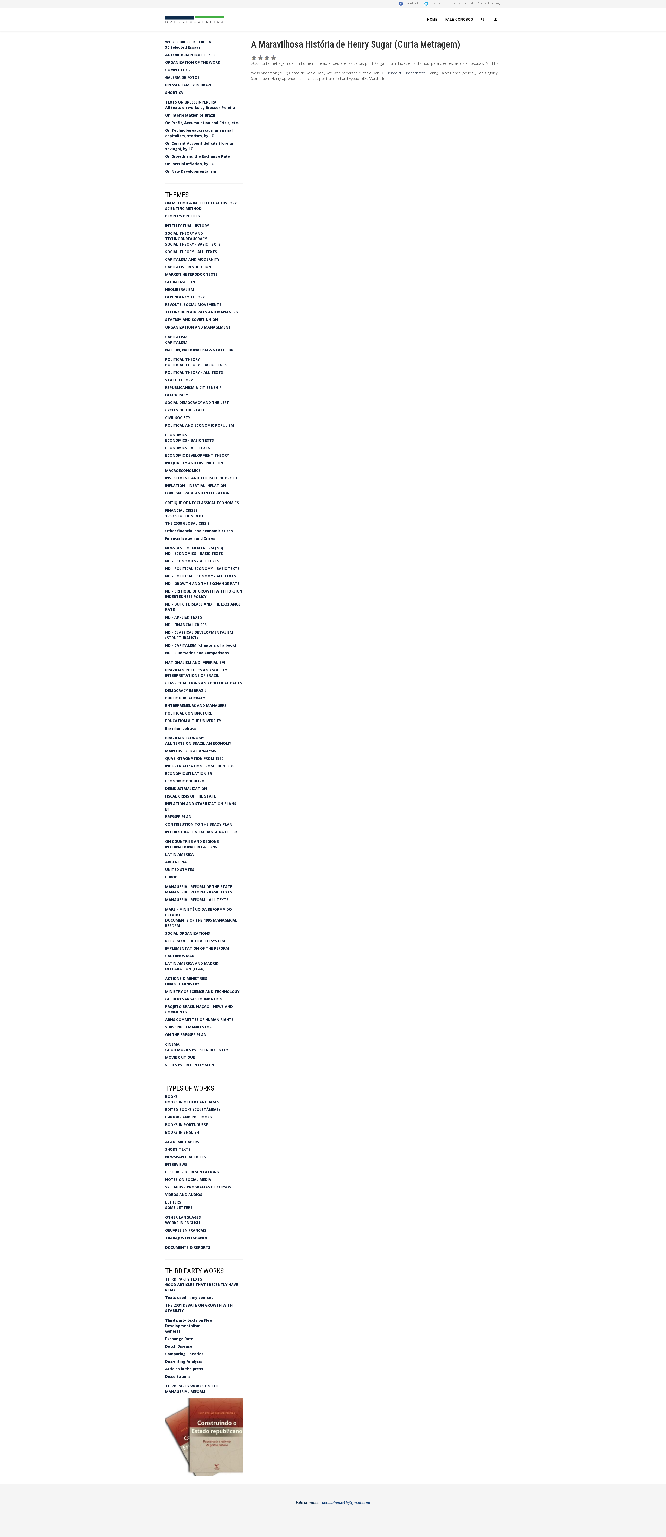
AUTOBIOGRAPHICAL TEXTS (190, 54)
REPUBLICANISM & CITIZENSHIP (193, 387)
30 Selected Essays (183, 47)
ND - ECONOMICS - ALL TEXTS (192, 560)
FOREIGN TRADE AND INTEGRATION (197, 493)
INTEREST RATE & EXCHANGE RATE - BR (201, 831)
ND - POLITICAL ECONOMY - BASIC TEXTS (202, 568)
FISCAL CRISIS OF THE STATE (190, 796)
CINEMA (172, 1044)
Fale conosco (459, 19)
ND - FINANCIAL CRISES (186, 624)
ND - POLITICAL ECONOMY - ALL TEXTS (200, 576)
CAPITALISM (176, 336)
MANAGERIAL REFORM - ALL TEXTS (196, 899)
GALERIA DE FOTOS (182, 77)
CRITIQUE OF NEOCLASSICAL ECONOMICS (202, 502)
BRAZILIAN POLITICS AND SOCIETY (196, 669)
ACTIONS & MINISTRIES (186, 978)
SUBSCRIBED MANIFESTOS (188, 1027)
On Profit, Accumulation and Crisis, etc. (202, 122)
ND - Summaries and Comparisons (197, 652)
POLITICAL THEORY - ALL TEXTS (194, 372)
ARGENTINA (176, 861)
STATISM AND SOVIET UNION (191, 319)
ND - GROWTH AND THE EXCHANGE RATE (202, 583)
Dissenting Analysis (183, 1361)
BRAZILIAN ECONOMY (184, 737)
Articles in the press (184, 1368)
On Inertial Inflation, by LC (189, 163)
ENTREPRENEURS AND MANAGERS (196, 705)
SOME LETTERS (179, 1207)
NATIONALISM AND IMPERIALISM (195, 662)
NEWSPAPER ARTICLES (185, 1156)
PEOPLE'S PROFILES (182, 216)
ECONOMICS (176, 434)
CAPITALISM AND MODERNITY (192, 259)
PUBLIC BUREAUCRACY (185, 698)
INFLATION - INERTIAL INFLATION (195, 485)
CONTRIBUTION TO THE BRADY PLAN (198, 824)
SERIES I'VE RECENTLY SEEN (189, 1064)
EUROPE (172, 876)
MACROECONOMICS (183, 470)
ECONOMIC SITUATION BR (188, 773)
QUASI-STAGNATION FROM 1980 (194, 758)
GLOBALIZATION (180, 281)
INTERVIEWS (176, 1164)
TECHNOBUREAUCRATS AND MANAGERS (201, 312)
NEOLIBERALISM (179, 289)
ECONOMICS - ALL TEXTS (187, 447)
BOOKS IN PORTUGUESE (186, 1124)
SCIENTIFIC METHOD (183, 208)
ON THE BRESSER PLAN (186, 1034)
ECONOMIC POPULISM (185, 781)
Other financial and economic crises (199, 530)
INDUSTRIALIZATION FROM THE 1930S (199, 765)
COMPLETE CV (178, 69)
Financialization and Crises (190, 538)
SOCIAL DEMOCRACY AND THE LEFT (197, 402)
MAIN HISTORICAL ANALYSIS (190, 750)
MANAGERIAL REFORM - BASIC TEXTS (198, 892)
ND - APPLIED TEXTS (183, 617)
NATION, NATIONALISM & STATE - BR (199, 349)
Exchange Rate (179, 1338)
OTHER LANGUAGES (183, 1217)
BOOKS (171, 1096)
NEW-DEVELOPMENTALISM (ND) (194, 547)
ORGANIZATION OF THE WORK (192, 62)
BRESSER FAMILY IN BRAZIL (189, 84)
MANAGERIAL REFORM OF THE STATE (198, 886)
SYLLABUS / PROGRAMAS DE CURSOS (198, 1187)
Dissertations (178, 1376)
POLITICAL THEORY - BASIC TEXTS (196, 364)
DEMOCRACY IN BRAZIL (186, 690)
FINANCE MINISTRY (182, 983)
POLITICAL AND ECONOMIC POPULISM (199, 425)
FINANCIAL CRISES (181, 510)
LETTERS (173, 1202)
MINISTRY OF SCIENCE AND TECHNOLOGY (202, 991)
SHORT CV (174, 92)
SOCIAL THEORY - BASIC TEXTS (193, 244)
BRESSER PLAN (178, 816)
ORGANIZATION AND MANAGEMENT (198, 327)
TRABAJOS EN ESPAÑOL (186, 1237)
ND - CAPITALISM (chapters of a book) (200, 645)
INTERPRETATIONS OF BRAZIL (192, 675)
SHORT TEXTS (177, 1149)
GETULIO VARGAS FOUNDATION (193, 998)
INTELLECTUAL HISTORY (187, 225)
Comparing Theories (184, 1353)
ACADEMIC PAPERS (182, 1141)
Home (432, 19)
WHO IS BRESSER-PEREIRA (188, 41)
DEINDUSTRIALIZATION (186, 788)
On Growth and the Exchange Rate (197, 156)
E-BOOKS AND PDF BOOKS (188, 1117)
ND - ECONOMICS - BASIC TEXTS (194, 553)
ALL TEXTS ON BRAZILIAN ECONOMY (198, 743)
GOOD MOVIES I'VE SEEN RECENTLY (196, 1049)
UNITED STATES (179, 869)
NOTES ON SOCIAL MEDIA (188, 1179)
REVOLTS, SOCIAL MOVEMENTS (193, 304)
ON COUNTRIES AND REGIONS (192, 841)
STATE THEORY (179, 379)
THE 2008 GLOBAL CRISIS (187, 523)
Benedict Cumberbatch (407, 72)
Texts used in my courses (189, 1297)
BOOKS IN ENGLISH (182, 1132)
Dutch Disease (178, 1346)
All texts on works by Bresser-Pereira (200, 107)
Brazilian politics (180, 728)
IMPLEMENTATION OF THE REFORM (197, 948)
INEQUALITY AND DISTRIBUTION (194, 462)
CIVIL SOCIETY (177, 417)
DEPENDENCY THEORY (185, 296)
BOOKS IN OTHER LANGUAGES (192, 1101)
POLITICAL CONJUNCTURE (188, 713)
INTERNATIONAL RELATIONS (191, 846)
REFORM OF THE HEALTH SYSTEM (195, 940)
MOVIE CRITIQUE (180, 1057)
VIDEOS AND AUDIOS (183, 1194)
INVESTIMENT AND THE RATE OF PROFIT (201, 477)
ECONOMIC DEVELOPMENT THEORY (197, 455)
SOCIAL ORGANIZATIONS (187, 933)
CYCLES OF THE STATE (185, 410)
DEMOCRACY (176, 395)
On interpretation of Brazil (190, 115)
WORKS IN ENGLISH (182, 1222)
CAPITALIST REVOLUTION (188, 266)
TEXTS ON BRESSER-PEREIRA (190, 102)
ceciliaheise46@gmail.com (346, 1502)
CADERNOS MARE (180, 955)
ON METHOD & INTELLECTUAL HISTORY (201, 203)
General (172, 1331)
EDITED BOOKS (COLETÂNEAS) (192, 1109)
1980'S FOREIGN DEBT (184, 515)
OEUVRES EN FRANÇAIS (185, 1230)
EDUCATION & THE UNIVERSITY (193, 720)
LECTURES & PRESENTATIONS (192, 1171)
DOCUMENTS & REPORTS (187, 1247)
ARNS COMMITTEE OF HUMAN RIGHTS (199, 1019)
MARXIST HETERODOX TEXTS (191, 274)
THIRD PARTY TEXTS (183, 1279)
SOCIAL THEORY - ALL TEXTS (191, 251)
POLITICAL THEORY (182, 359)
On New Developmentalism (190, 171)
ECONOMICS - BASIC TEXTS (189, 440)
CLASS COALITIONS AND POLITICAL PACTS (203, 682)
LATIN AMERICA (179, 854)
